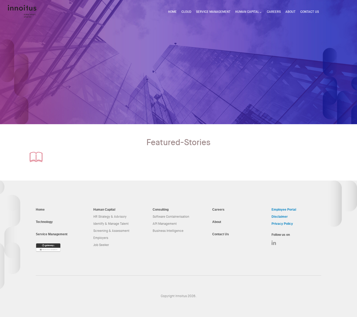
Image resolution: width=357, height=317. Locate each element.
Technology (44, 222)
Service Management (213, 12)
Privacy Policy (282, 224)
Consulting (161, 209)
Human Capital (247, 12)
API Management (165, 224)
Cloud (186, 12)
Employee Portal (284, 209)
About (290, 12)
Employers (100, 238)
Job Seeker (101, 245)
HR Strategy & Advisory (109, 217)
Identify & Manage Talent (111, 224)
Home (172, 12)
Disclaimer (280, 216)
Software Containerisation (171, 217)
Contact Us (309, 12)
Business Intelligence (168, 231)
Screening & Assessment (111, 231)
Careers (274, 12)
